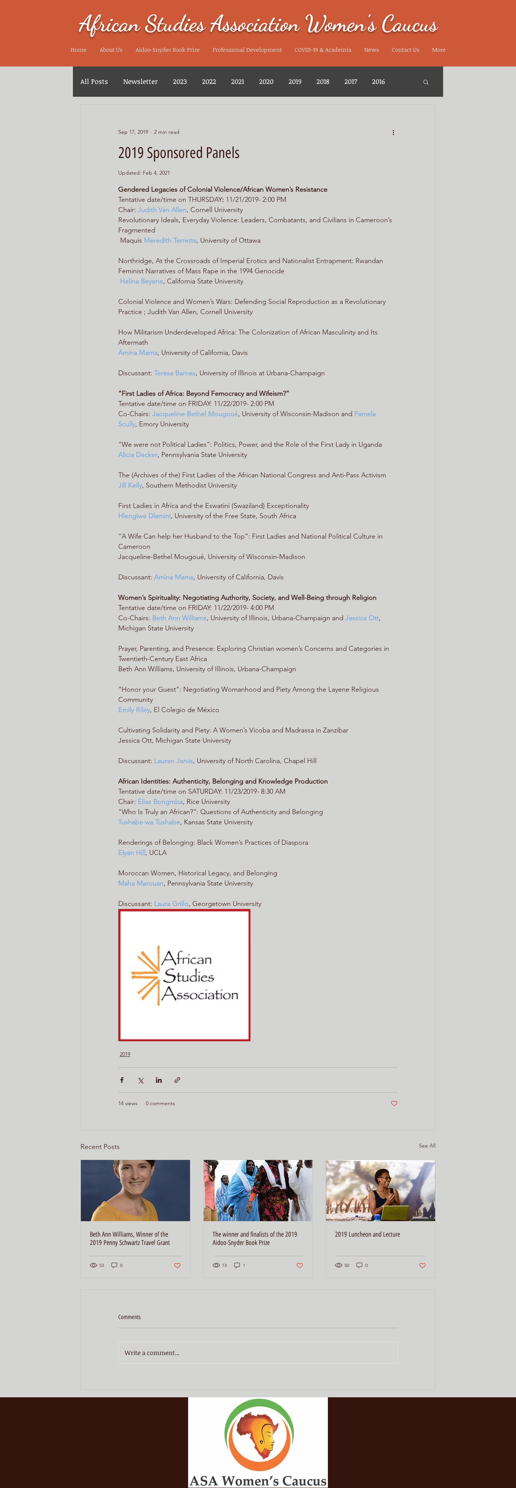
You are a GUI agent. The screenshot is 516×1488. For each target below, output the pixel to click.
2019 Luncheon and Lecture (367, 1234)
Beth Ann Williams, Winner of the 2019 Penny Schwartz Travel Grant (130, 1238)
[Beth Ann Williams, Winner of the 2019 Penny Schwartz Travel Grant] (135, 1190)
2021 (237, 81)
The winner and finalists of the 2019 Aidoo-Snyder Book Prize (255, 1238)
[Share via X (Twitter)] (140, 1080)
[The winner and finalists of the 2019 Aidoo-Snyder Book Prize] (258, 1190)
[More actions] (393, 131)
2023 (180, 81)
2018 (323, 81)
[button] (111, 50)
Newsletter (140, 81)
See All (427, 1145)
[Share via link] (177, 1080)
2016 (378, 81)
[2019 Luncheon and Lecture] (380, 1190)
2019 (295, 81)
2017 (351, 81)
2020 (266, 81)
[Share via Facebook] (121, 1080)
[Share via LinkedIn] (158, 1080)
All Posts (94, 81)
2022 (209, 81)
